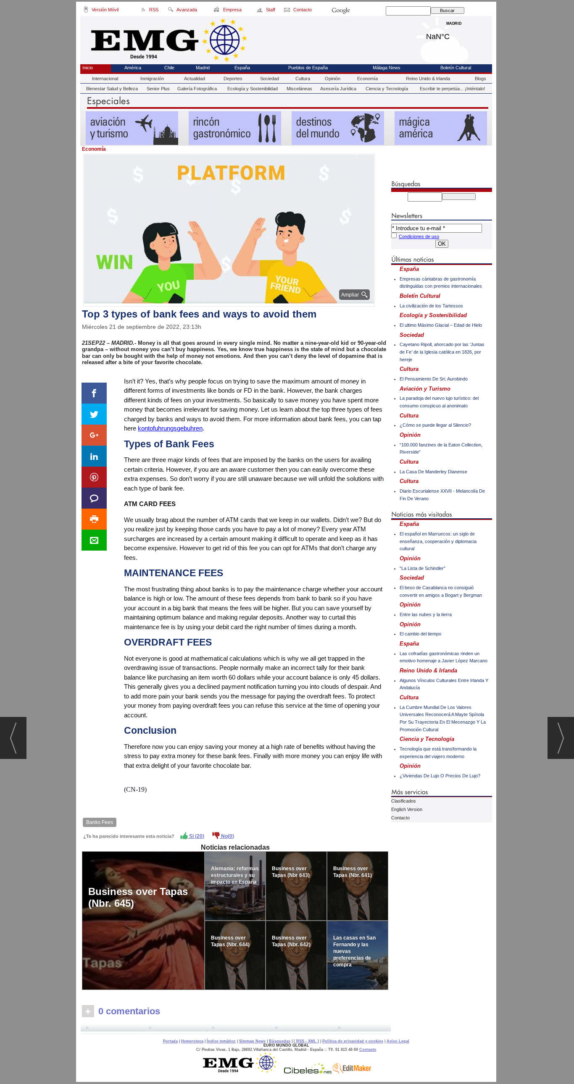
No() (227, 836)
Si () (196, 836)
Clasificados (403, 800)
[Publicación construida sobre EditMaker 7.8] (351, 1071)
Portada (170, 1041)
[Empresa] (217, 11)
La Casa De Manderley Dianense (433, 471)
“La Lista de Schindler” (422, 568)
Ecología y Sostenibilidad (252, 88)
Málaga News (386, 67)
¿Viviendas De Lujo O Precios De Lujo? (440, 775)
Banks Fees (99, 822)
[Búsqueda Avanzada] (170, 11)
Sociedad (269, 78)
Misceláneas (299, 88)
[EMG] (243, 1071)
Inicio (87, 67)
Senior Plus (158, 88)
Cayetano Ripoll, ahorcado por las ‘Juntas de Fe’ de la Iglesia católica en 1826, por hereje (442, 352)
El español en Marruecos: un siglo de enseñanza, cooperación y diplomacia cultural (438, 541)
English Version (406, 809)
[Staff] (260, 11)
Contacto (400, 817)
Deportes (233, 78)
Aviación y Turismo (425, 389)
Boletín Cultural (455, 67)
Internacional (105, 78)
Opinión (332, 78)
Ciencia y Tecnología (387, 88)
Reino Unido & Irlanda (428, 78)
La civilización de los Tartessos (431, 305)
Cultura (302, 78)
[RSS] (143, 11)
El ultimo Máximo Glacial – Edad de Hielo (441, 325)
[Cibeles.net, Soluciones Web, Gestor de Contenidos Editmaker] (308, 1071)
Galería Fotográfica (197, 88)
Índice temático (221, 1041)
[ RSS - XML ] (306, 1041)
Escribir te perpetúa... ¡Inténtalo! (452, 88)
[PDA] (86, 11)
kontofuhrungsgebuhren (170, 428)
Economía (367, 78)
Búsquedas (279, 1041)
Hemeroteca (192, 1041)
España (242, 67)
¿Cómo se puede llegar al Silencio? (435, 425)
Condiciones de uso (419, 236)
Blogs (480, 78)
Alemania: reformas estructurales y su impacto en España (235, 875)
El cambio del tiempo (420, 633)
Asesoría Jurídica (338, 88)
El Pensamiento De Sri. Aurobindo (434, 378)
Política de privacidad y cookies (352, 1041)
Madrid (454, 34)
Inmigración (152, 78)
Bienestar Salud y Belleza (112, 88)
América (132, 67)
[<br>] (236, 1029)
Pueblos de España (308, 67)
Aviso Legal (398, 1041)
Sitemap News (252, 1041)
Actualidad (194, 78)
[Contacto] (287, 11)
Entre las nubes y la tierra (426, 614)
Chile (169, 67)
